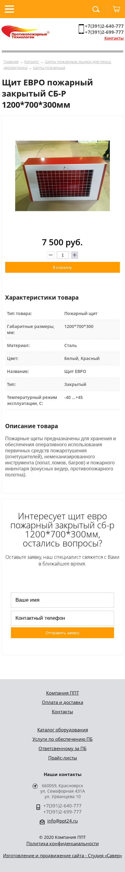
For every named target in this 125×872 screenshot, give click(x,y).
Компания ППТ (62, 693)
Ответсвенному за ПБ (62, 748)
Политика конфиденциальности (62, 843)
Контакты (114, 38)
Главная (11, 61)
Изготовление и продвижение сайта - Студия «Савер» (62, 855)
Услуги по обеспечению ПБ (62, 739)
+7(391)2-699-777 (104, 32)
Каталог (31, 61)
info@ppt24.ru (62, 821)
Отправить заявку (62, 632)
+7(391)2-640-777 (104, 26)
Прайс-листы (62, 758)
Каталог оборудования (62, 730)
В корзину (62, 267)
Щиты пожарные (49, 67)
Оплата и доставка (62, 702)
